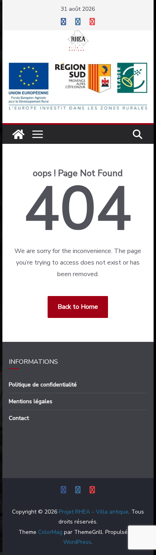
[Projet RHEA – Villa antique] (18, 134)
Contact (19, 418)
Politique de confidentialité (43, 384)
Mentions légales (30, 401)
